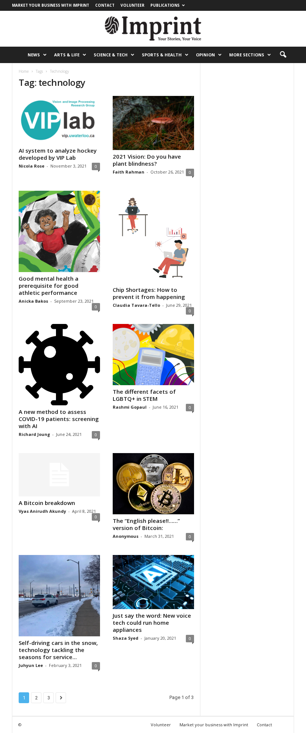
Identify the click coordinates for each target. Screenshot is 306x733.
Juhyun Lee (31, 665)
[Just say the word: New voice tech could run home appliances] (153, 582)
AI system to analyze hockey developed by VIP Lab (58, 154)
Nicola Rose (31, 166)
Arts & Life (66, 54)
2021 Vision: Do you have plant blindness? (147, 160)
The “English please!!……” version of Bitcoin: (146, 524)
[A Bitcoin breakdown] (59, 474)
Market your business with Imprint (50, 5)
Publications (164, 5)
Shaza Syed (125, 638)
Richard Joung (34, 434)
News (34, 54)
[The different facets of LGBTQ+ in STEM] (153, 354)
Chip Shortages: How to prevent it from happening (149, 293)
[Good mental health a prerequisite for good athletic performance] (59, 231)
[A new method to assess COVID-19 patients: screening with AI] (59, 364)
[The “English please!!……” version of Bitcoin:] (153, 483)
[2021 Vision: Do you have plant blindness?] (153, 123)
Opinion (205, 54)
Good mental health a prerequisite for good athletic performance (48, 285)
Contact (105, 5)
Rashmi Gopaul (130, 407)
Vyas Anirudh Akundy (42, 511)
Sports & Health (162, 54)
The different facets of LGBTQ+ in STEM (144, 395)
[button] (283, 55)
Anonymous (125, 536)
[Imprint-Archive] (153, 29)
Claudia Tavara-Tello (136, 305)
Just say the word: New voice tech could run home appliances (152, 622)
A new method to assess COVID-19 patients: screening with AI (59, 419)
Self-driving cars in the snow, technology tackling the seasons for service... (58, 650)
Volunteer (132, 5)
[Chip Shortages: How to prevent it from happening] (153, 237)
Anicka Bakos (33, 301)
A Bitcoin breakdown (47, 502)
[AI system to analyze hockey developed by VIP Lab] (59, 120)
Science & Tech (111, 54)
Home (24, 71)
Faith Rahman (128, 172)
